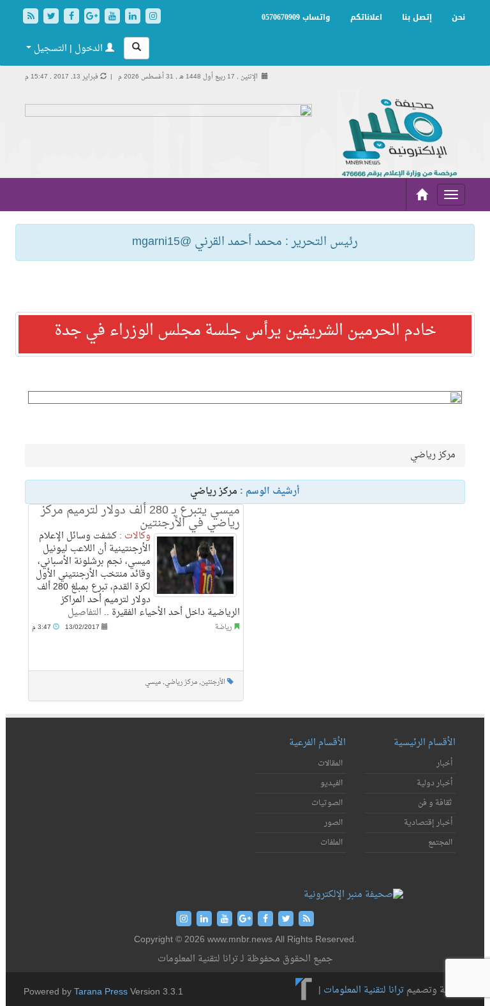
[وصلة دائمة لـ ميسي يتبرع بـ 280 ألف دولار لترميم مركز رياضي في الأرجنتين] (195, 565)
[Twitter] (52, 17)
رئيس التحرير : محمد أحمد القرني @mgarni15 (245, 242)
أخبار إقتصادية (428, 823)
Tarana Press (101, 992)
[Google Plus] (93, 17)
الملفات (331, 843)
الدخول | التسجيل (68, 48)
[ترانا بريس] (304, 990)
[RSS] (32, 17)
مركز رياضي (181, 682)
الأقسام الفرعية (317, 742)
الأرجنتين (213, 682)
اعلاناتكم (366, 17)
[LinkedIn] (134, 17)
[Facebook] (73, 17)
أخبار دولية (434, 783)
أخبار (444, 764)
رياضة (223, 627)
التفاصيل (84, 612)
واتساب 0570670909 (296, 17)
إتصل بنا (417, 17)
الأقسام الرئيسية (425, 742)
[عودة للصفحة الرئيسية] (398, 138)
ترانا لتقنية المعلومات (363, 990)
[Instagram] (153, 17)
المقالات (330, 764)
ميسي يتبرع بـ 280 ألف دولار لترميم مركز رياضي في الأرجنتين (140, 517)
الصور (333, 823)
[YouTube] (113, 17)
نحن (458, 17)
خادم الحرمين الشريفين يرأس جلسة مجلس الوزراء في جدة (245, 331)
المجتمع (440, 843)
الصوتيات (327, 803)
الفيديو (331, 783)
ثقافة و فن (435, 803)
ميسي (153, 682)
